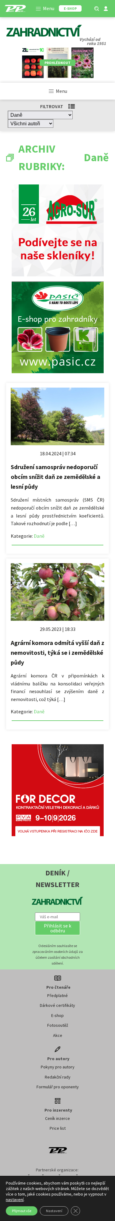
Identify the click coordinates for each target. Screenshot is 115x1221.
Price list (58, 1128)
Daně (39, 536)
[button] (57, 928)
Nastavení (54, 1210)
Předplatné (57, 995)
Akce (57, 1035)
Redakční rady (58, 1077)
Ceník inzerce (57, 1118)
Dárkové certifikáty (57, 1005)
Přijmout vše (21, 1210)
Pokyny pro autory (58, 1067)
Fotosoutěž (57, 1025)
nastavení (15, 1199)
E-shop (57, 1015)
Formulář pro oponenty (57, 1087)
